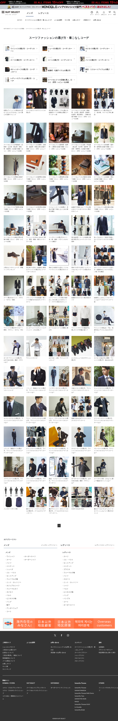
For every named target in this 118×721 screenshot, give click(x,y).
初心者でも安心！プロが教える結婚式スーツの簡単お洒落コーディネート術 (58, 112)
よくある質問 (31, 642)
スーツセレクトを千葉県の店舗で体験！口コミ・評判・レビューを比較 (13, 209)
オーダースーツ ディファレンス (60, 687)
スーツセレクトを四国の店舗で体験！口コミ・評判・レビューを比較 (13, 179)
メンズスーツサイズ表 (11, 509)
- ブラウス (66, 569)
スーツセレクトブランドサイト (36, 687)
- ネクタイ (9, 592)
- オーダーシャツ (29, 560)
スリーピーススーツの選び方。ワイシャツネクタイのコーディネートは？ (103, 420)
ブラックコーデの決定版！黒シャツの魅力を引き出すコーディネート (36, 300)
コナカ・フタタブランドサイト (12, 687)
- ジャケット (10, 566)
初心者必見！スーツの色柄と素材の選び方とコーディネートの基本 (81, 239)
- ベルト (8, 595)
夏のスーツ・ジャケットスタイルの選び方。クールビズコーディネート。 (36, 511)
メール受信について (9, 661)
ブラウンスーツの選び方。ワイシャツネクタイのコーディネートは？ (13, 481)
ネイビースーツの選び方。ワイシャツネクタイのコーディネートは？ (81, 450)
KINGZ (77, 701)
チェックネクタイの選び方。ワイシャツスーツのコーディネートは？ (103, 390)
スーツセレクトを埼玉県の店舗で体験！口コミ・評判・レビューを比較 (36, 209)
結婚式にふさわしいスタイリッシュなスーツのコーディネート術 (103, 300)
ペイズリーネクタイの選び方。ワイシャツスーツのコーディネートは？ (58, 390)
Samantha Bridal (80, 710)
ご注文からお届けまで (9, 649)
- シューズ (9, 569)
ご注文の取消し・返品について (12, 655)
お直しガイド (7, 663)
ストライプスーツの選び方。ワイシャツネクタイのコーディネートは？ (58, 450)
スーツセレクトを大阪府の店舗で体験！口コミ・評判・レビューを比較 (81, 179)
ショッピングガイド (9, 647)
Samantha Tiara (79, 696)
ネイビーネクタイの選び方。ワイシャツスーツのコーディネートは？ (13, 420)
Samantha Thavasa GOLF (82, 704)
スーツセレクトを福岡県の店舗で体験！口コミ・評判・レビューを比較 (36, 179)
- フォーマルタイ (12, 589)
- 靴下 (8, 605)
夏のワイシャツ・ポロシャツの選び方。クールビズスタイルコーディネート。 (58, 511)
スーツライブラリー (81, 652)
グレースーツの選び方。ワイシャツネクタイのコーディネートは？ (103, 450)
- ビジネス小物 (11, 598)
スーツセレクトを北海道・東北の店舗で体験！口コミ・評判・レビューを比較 (103, 179)
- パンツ (8, 563)
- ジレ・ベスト (11, 572)
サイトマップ (7, 669)
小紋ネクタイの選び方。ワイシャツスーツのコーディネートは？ (81, 390)
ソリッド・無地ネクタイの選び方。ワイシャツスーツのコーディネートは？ (36, 390)
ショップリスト (79, 655)
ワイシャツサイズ (31, 358)
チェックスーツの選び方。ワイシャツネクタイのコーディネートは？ (36, 450)
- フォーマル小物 (12, 579)
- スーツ (8, 560)
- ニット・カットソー (13, 582)
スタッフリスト (79, 661)
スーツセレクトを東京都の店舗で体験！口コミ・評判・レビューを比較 (103, 209)
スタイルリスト (79, 658)
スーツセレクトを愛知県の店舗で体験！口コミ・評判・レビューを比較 (58, 179)
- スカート (66, 579)
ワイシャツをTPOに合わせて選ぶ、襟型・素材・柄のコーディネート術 (36, 239)
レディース (43, 13)
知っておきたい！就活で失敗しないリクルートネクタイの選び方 (103, 239)
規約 (100, 642)
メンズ (30, 13)
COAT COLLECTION (77, 509)
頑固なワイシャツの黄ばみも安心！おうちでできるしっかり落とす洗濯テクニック (13, 112)
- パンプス (66, 598)
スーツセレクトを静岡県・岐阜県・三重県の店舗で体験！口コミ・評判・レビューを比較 (58, 147)
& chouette (78, 707)
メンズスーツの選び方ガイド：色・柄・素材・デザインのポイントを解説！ (58, 239)
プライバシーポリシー (106, 649)
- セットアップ (11, 576)
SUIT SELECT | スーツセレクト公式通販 (14, 28)
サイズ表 (5, 666)
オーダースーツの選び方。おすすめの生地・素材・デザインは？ (81, 481)
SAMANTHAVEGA (80, 690)
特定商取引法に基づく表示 (107, 652)
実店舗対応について (9, 658)
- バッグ (8, 602)
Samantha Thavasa (80, 687)
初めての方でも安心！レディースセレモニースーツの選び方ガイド (81, 269)
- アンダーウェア (12, 608)
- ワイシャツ (10, 556)
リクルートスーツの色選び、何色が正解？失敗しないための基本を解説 (58, 209)
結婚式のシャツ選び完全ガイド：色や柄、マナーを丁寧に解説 (103, 112)
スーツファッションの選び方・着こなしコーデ (38, 28)
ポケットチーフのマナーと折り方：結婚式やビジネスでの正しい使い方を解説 (103, 269)
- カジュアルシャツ (12, 585)
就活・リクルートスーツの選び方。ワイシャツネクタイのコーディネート (58, 481)
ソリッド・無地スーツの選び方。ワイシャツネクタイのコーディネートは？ (13, 450)
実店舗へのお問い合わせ (58, 652)
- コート (8, 611)
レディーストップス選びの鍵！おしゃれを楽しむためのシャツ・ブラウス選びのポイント (58, 300)
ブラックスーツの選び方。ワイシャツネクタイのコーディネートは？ (36, 481)
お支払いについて (8, 652)
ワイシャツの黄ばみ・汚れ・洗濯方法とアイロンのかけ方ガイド (103, 330)
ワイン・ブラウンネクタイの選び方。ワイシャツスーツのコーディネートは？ (36, 420)
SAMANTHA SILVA (80, 698)
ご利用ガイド (7, 642)
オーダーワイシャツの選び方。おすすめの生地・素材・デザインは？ (13, 360)
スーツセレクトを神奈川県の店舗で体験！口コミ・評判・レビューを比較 (13, 239)
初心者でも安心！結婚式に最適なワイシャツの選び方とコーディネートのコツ (36, 269)
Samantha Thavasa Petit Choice (84, 693)
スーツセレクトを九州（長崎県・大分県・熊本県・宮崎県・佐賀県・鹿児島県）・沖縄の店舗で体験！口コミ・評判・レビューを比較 (81, 114)
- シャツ (65, 585)
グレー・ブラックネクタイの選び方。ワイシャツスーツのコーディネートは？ (58, 420)
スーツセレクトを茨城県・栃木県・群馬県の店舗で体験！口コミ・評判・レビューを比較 (103, 147)
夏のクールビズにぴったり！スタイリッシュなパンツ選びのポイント (103, 511)
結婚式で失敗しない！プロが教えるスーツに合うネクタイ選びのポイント (81, 209)
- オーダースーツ (29, 556)
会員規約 (101, 647)
